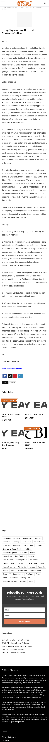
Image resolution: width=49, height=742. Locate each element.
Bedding (11, 7)
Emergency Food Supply (12, 549)
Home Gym (7, 556)
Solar (13, 570)
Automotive (27, 538)
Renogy (32, 567)
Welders (23, 581)
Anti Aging (7, 538)
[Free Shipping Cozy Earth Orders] (13, 427)
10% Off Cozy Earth (34, 414)
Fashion (27, 549)
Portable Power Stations (35, 563)
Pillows (20, 563)
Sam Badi (15, 361)
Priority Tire (22, 567)
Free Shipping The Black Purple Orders (17, 646)
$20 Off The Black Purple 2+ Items (15, 643)
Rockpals (41, 567)
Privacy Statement (8, 737)
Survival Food (35, 570)
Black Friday (26, 542)
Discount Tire (28, 545)
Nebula (5, 563)
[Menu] (3, 3)
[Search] (45, 3)
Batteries (38, 538)
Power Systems (9, 567)
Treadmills (14, 578)
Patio (13, 563)
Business (16, 545)
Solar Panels (22, 570)
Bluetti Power (39, 542)
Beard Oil (6, 542)
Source (5, 361)
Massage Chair (21, 560)
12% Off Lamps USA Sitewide (13, 653)
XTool (31, 581)
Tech (5, 574)
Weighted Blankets (10, 581)
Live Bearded (8, 560)
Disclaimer (6, 740)
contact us (34, 719)
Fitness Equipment (10, 553)
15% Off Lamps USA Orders (13, 650)
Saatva (5, 570)
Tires (37, 574)
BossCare (6, 545)
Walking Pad (25, 578)
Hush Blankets (20, 556)
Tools (5, 578)
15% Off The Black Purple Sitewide (15, 640)
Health (32, 553)
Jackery (31, 556)
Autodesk (16, 538)
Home (4, 7)
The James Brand (16, 574)
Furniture (23, 553)
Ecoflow (39, 545)
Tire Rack (29, 574)
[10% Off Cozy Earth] (36, 399)
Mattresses (34, 560)
